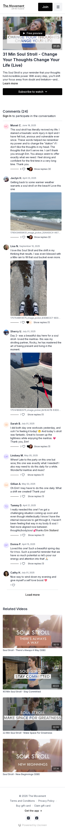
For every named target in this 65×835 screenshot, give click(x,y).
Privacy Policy (46, 800)
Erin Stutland (51, 530)
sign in (7, 116)
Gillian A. (15, 483)
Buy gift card (23, 805)
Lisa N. (14, 246)
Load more (32, 594)
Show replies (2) (42, 237)
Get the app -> (33, 810)
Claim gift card (42, 805)
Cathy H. (15, 572)
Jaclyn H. (16, 178)
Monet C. (15, 125)
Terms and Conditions (22, 800)
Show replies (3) (42, 169)
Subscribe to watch (30, 91)
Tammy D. (16, 505)
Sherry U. (16, 331)
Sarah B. (15, 423)
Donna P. (15, 544)
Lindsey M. (17, 455)
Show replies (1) (42, 322)
